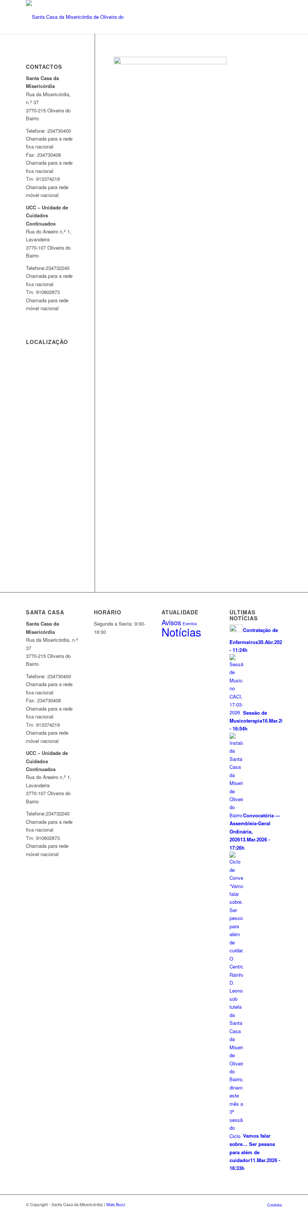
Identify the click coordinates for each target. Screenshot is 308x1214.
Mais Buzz (115, 1204)
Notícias (181, 632)
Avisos (171, 622)
